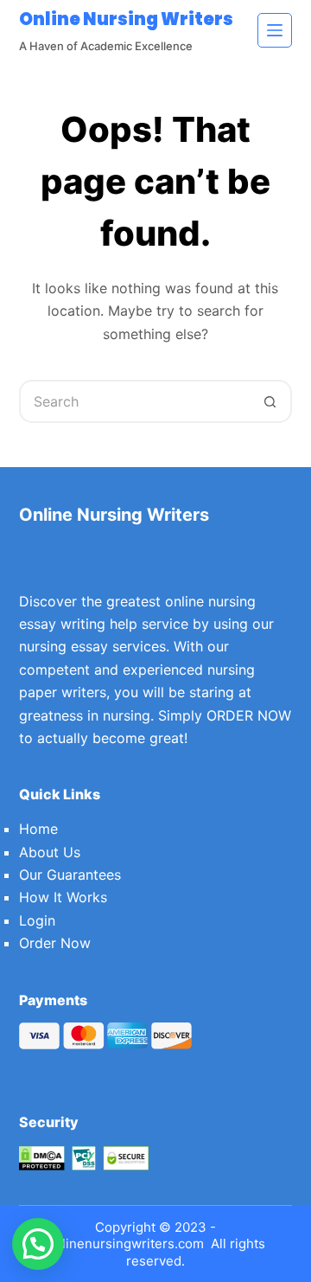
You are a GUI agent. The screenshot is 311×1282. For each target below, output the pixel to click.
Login (37, 920)
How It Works (63, 897)
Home (38, 828)
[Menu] (274, 30)
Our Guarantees (70, 874)
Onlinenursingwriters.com (124, 1243)
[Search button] (270, 401)
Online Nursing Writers (126, 19)
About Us (49, 852)
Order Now (55, 943)
